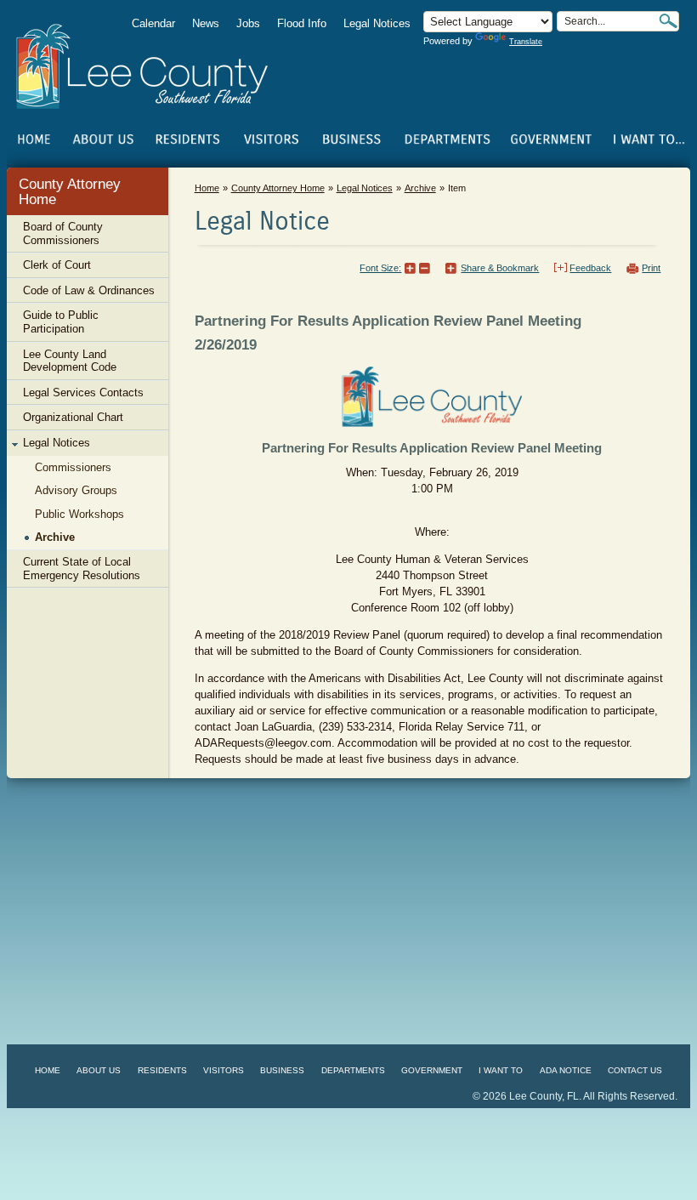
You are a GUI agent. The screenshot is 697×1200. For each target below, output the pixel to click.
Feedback (590, 268)
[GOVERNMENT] (551, 139)
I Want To (501, 1070)
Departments (353, 1070)
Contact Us (635, 1070)
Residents (162, 1070)
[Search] (668, 21)
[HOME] (35, 139)
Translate (525, 41)
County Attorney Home (70, 192)
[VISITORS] (270, 139)
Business (282, 1070)
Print (651, 268)
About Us (98, 1070)
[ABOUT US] (103, 139)
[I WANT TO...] (647, 139)
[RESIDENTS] (187, 139)
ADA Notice (566, 1070)
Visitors (223, 1070)
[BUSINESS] (352, 139)
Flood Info (301, 23)
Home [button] (153, 66)
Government (431, 1070)
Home (35, 139)
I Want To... (647, 139)
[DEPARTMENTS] (447, 139)
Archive (420, 188)
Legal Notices (377, 23)
